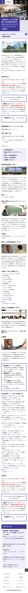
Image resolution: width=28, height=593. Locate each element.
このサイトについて (7, 583)
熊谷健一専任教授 (8, 299)
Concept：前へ (7, 573)
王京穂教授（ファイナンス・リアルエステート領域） (15, 412)
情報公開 (7, 577)
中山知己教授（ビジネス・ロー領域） (12, 399)
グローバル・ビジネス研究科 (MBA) (9, 35)
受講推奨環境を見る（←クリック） (9, 129)
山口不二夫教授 (7, 287)
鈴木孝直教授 (7, 293)
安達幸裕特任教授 (8, 279)
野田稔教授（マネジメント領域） (11, 467)
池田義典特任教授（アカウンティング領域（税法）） (15, 420)
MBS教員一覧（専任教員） (10, 303)
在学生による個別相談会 (10, 157)
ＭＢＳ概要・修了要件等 (8, 197)
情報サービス (7, 580)
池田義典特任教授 (8, 295)
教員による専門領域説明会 (10, 155)
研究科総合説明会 (8, 149)
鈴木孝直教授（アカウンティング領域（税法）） (13, 427)
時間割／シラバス (8, 471)
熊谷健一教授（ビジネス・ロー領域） (12, 434)
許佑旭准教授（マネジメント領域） (12, 450)
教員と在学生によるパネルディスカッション (13, 153)
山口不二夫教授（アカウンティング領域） (13, 463)
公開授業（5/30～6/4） (9, 159)
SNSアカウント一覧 (7, 586)
